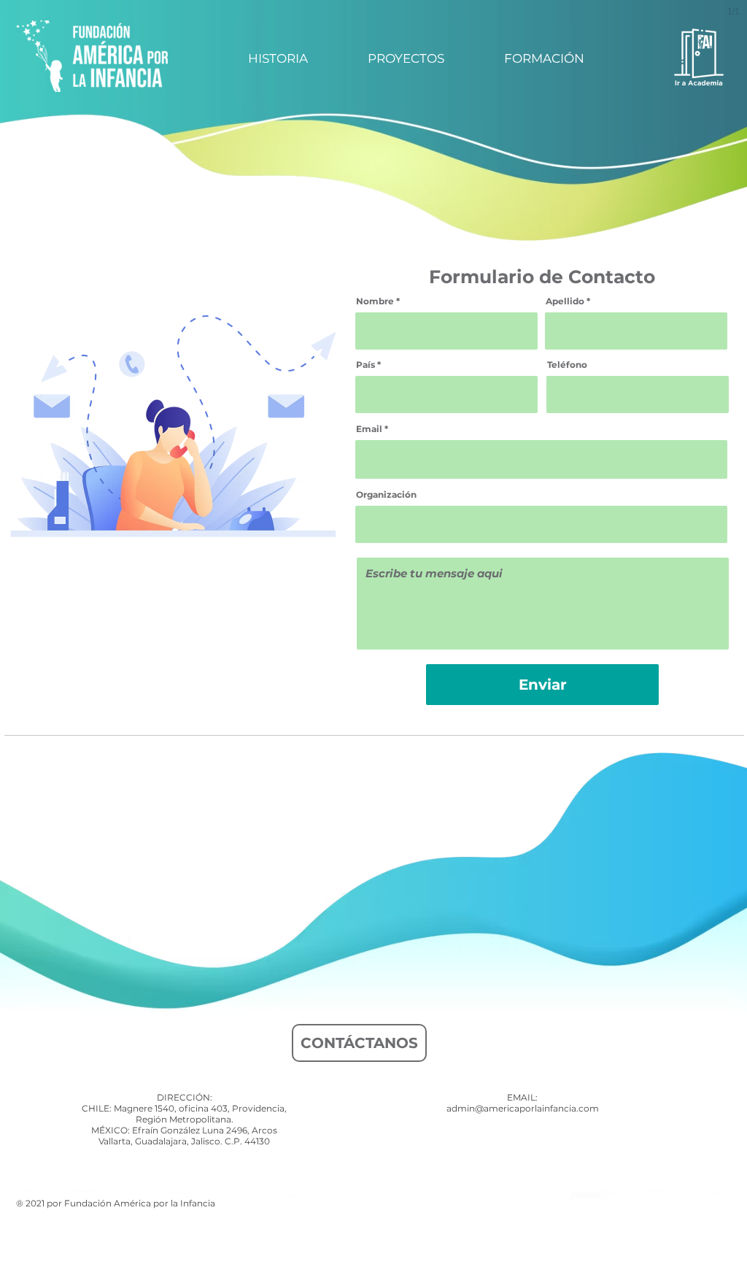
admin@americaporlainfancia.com (522, 1108)
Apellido (565, 301)
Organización (386, 494)
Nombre (375, 301)
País (365, 365)
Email (369, 429)
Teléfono (567, 365)
